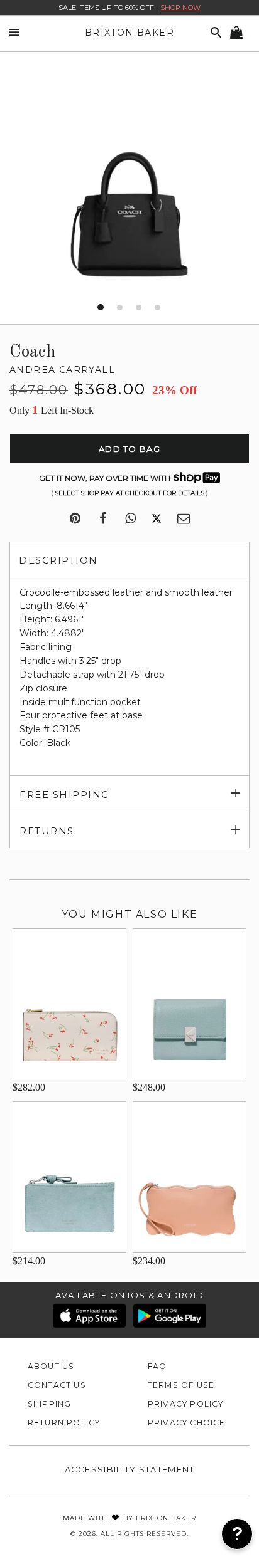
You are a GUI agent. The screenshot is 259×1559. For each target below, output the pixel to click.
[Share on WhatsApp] (130, 519)
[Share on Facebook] (103, 519)
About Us (51, 1366)
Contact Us (57, 1385)
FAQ (157, 1366)
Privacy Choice (187, 1422)
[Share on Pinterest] (75, 519)
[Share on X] (156, 519)
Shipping (50, 1404)
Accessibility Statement (130, 1469)
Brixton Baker (129, 32)
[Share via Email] (183, 519)
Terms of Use (181, 1385)
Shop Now (180, 7)
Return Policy (64, 1422)
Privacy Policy (186, 1404)
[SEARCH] (214, 33)
